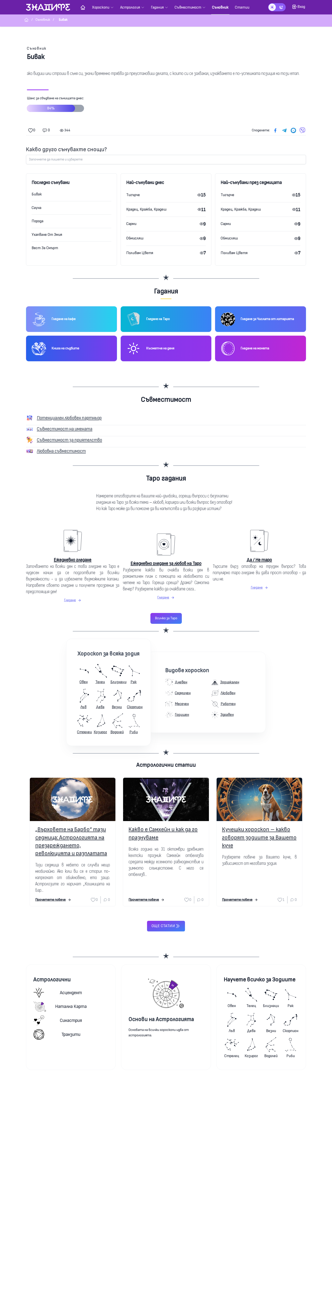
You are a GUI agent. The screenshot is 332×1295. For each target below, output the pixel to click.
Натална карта (71, 1006)
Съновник (37, 48)
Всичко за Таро (166, 618)
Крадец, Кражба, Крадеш (146, 209)
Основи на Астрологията (161, 1019)
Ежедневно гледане (72, 560)
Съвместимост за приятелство (69, 440)
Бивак (37, 194)
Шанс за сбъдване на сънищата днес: (55, 103)
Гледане (70, 600)
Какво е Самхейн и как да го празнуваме (163, 833)
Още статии (163, 926)
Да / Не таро (259, 560)
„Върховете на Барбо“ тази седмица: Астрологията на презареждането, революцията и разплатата (71, 841)
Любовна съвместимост (61, 451)
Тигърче (133, 195)
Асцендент (71, 993)
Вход (301, 6)
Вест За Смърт (45, 248)
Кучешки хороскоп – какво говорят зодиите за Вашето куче (259, 837)
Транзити (70, 1034)
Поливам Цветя (139, 253)
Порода (37, 221)
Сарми (131, 223)
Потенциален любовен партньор (69, 418)
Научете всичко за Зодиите (259, 979)
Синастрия (71, 1020)
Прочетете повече (50, 900)
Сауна (36, 207)
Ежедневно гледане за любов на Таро (166, 563)
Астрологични (52, 979)
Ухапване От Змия (47, 234)
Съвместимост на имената (64, 429)
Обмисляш (134, 238)
